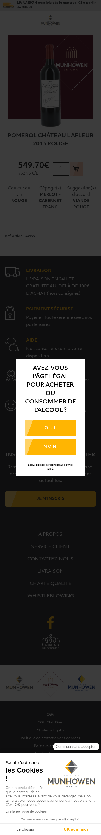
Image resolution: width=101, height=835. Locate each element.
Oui (50, 428)
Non (50, 447)
